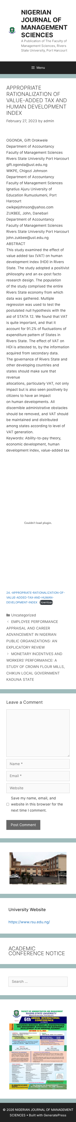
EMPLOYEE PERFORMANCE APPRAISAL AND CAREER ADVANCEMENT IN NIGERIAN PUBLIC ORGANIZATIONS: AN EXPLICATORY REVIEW (32, 634)
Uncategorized (23, 615)
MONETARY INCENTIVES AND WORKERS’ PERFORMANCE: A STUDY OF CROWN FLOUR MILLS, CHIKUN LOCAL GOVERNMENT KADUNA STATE (35, 667)
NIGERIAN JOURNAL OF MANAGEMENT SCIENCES (44, 23)
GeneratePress (55, 1115)
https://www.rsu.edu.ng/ (29, 922)
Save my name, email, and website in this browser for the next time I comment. (37, 804)
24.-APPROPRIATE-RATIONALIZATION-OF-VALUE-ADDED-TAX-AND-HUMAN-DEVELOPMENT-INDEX (35, 597)
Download (46, 602)
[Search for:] (38, 981)
